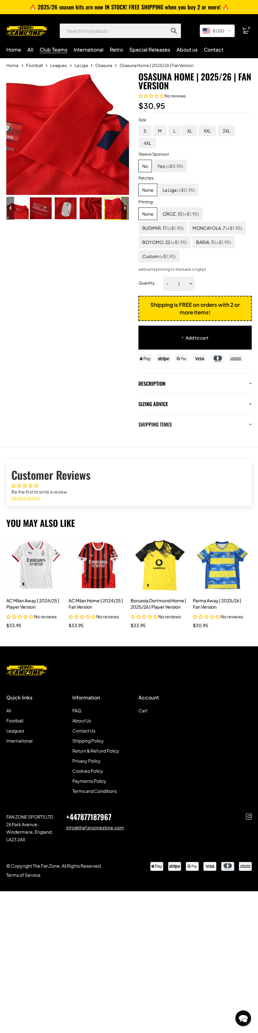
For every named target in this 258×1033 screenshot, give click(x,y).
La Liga (81, 65)
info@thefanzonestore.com (95, 827)
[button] (151, 95)
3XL (226, 131)
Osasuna (103, 65)
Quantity (146, 282)
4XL (147, 143)
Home (12, 65)
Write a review (25, 497)
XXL (207, 131)
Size (142, 119)
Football (34, 65)
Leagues (58, 65)
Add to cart (197, 337)
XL (189, 131)
